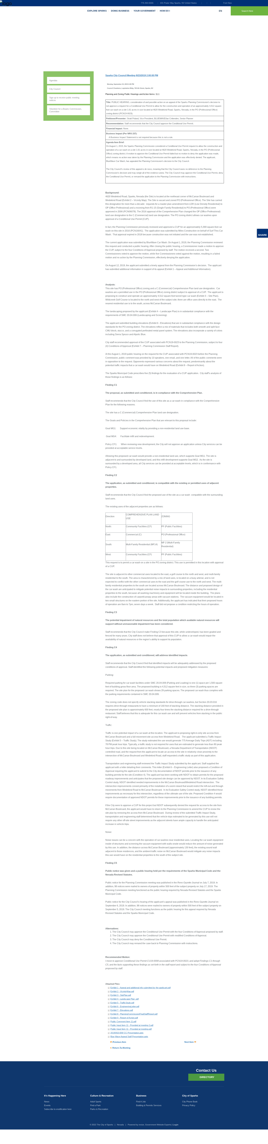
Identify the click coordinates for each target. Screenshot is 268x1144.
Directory (207, 1077)
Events (47, 1105)
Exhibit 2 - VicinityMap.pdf (122, 991)
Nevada (120, 1125)
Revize (141, 1125)
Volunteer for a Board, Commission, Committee (65, 110)
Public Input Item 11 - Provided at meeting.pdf (131, 1029)
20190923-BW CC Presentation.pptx (126, 1033)
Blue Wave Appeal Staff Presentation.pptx (129, 1036)
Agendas (53, 80)
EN (221, 11)
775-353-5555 (147, 3)
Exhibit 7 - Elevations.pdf (121, 1010)
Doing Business (120, 11)
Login (175, 1125)
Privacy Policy (188, 1105)
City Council (54, 89)
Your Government (144, 11)
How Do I (165, 11)
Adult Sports (95, 1101)
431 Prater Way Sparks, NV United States (178, 3)
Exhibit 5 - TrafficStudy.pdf (122, 1003)
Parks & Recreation (99, 1109)
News (46, 1101)
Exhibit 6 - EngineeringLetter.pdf (124, 1006)
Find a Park (95, 1105)
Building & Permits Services (148, 1105)
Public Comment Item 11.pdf (123, 1021)
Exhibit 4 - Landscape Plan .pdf (124, 999)
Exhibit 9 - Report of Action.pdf (124, 1018)
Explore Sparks (97, 11)
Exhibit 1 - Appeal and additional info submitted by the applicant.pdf (140, 987)
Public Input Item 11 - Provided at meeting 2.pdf (131, 1025)
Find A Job (141, 1101)
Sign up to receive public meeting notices (64, 99)
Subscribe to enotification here (57, 1109)
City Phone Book (190, 1101)
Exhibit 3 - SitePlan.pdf (120, 995)
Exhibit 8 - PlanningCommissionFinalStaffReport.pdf (133, 1014)
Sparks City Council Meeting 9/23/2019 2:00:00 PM (131, 75)
